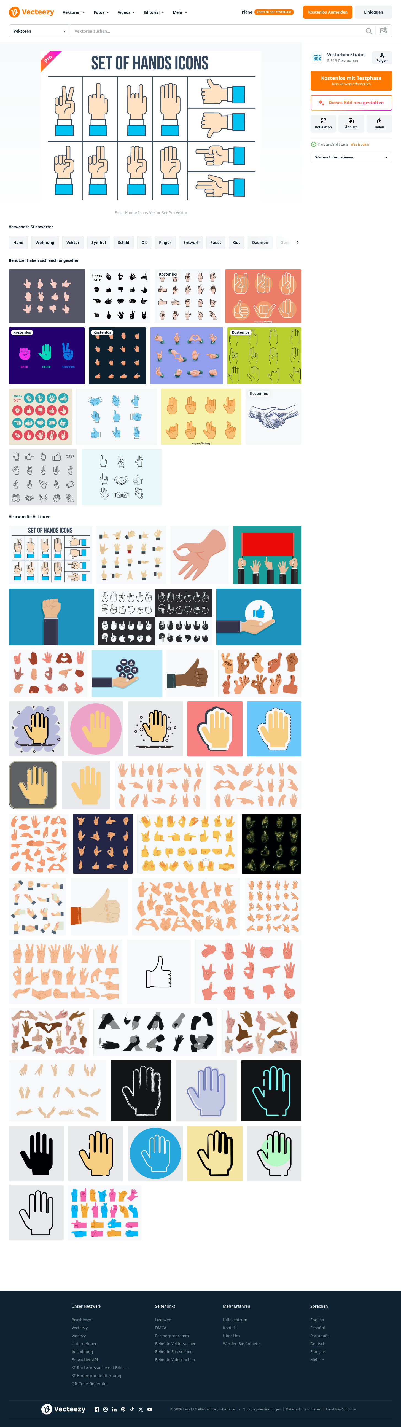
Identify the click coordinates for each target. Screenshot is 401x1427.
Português (319, 1335)
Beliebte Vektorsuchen (176, 1343)
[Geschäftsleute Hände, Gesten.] (267, 555)
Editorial (152, 12)
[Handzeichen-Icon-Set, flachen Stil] (131, 555)
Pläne (247, 12)
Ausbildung (82, 1351)
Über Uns (231, 1335)
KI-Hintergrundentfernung (96, 1375)
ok (144, 242)
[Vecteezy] (31, 12)
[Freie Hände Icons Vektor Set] (50, 555)
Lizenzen (163, 1319)
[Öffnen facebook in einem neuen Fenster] (97, 1409)
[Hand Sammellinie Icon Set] (43, 477)
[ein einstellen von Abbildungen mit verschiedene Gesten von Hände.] (261, 1032)
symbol (98, 242)
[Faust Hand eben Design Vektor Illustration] (51, 617)
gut (236, 242)
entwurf (190, 242)
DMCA (160, 1327)
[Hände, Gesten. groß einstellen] (49, 1032)
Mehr (178, 12)
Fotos (99, 12)
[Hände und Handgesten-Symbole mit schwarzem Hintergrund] (117, 355)
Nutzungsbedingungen (262, 1409)
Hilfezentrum (235, 1319)
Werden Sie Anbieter (242, 1343)
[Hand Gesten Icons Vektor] (263, 296)
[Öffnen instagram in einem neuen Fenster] (105, 1409)
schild (123, 242)
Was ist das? (360, 144)
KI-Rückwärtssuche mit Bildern (100, 1367)
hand (18, 242)
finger (165, 242)
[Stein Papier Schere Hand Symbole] (47, 355)
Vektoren (71, 12)
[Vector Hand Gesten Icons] (47, 296)
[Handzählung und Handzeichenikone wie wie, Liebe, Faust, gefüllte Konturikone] (188, 296)
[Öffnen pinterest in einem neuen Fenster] (123, 1409)
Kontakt (230, 1327)
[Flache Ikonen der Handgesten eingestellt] (40, 417)
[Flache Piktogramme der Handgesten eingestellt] (120, 296)
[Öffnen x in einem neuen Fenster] (141, 1409)
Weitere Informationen (334, 157)
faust (216, 242)
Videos (124, 12)
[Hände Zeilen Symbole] (264, 355)
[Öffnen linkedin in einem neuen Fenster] (114, 1409)
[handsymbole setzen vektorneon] (271, 844)
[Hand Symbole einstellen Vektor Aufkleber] (103, 844)
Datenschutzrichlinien (303, 1409)
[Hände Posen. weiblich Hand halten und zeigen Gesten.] (273, 906)
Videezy (79, 1335)
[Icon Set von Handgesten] (186, 355)
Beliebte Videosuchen (175, 1359)
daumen (260, 242)
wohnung (45, 242)
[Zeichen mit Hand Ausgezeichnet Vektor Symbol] (159, 972)
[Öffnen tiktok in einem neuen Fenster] (132, 1409)
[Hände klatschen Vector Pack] (116, 417)
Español (317, 1327)
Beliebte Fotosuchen (174, 1351)
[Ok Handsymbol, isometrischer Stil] (199, 555)
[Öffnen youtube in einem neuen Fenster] (149, 1409)
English (317, 1319)
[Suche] (368, 31)
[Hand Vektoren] (122, 477)
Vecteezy (80, 1327)
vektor (72, 242)
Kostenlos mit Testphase (351, 81)
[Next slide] (293, 242)
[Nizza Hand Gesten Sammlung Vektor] (201, 417)
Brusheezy (81, 1319)
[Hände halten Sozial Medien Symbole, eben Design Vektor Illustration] (127, 673)
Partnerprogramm (172, 1335)
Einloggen (373, 12)
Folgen (382, 60)
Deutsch (317, 1343)
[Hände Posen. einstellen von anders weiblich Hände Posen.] (57, 1090)
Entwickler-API (85, 1359)
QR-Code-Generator (90, 1383)
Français (318, 1351)
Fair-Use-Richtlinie (341, 1409)
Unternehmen (85, 1343)
